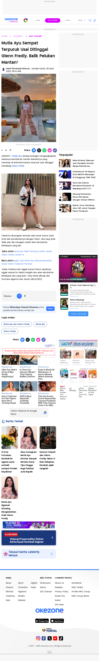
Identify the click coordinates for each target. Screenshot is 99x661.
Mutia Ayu (17, 156)
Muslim (21, 596)
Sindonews (45, 583)
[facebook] (44, 638)
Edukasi (21, 600)
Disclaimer (77, 583)
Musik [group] (80, 20)
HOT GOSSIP (35, 36)
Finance (9, 587)
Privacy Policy (61, 592)
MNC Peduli (77, 587)
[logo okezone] (49, 610)
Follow (50, 309)
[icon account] (3, 69)
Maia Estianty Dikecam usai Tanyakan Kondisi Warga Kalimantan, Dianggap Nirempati (83, 164)
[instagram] (38, 638)
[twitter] (49, 638)
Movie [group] (67, 20)
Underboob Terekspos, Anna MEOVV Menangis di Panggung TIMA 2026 (84, 174)
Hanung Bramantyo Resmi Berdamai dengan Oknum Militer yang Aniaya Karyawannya (83, 197)
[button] (85, 20)
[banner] (29, 528)
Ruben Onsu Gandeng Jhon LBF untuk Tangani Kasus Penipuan (84, 208)
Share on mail (50, 150)
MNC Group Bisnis (80, 596)
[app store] (57, 620)
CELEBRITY (18, 36)
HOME (4, 36)
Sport (21, 583)
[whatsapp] (44, 150)
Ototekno (23, 587)
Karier (58, 600)
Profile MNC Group (81, 592)
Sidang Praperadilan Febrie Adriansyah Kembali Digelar (27, 540)
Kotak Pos (60, 596)
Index (33, 587)
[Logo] (26, 20)
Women (9, 592)
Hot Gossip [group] (52, 20)
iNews (43, 587)
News (8, 583)
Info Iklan (59, 605)
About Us (59, 583)
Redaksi (59, 587)
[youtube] (55, 638)
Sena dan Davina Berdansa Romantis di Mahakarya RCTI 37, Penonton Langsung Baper (83, 186)
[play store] (42, 620)
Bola (8, 600)
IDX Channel (46, 592)
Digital (34, 583)
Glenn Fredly (18, 166)
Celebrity (10, 596)
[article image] (65, 163)
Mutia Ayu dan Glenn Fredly (17, 324)
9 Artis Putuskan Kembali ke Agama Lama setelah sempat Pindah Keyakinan (9, 462)
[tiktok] (61, 638)
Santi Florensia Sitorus (18, 69)
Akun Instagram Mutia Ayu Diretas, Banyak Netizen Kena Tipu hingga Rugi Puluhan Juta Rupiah (28, 462)
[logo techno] (11, 20)
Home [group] (38, 20)
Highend (22, 592)
